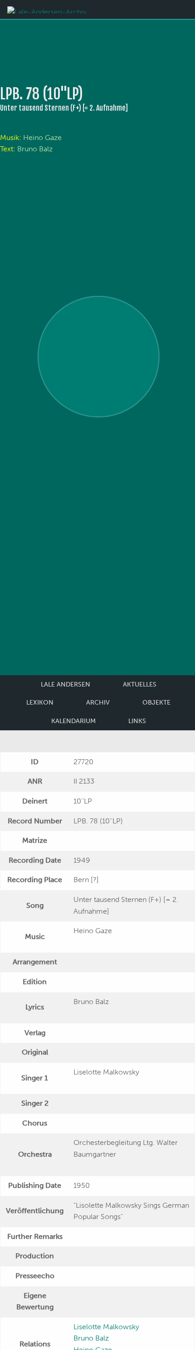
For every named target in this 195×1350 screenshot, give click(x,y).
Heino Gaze (42, 137)
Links (137, 721)
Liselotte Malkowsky (106, 1326)
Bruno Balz (35, 149)
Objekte (156, 702)
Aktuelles (139, 684)
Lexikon (40, 702)
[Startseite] (47, 9)
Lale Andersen (65, 684)
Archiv (98, 702)
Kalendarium (73, 721)
